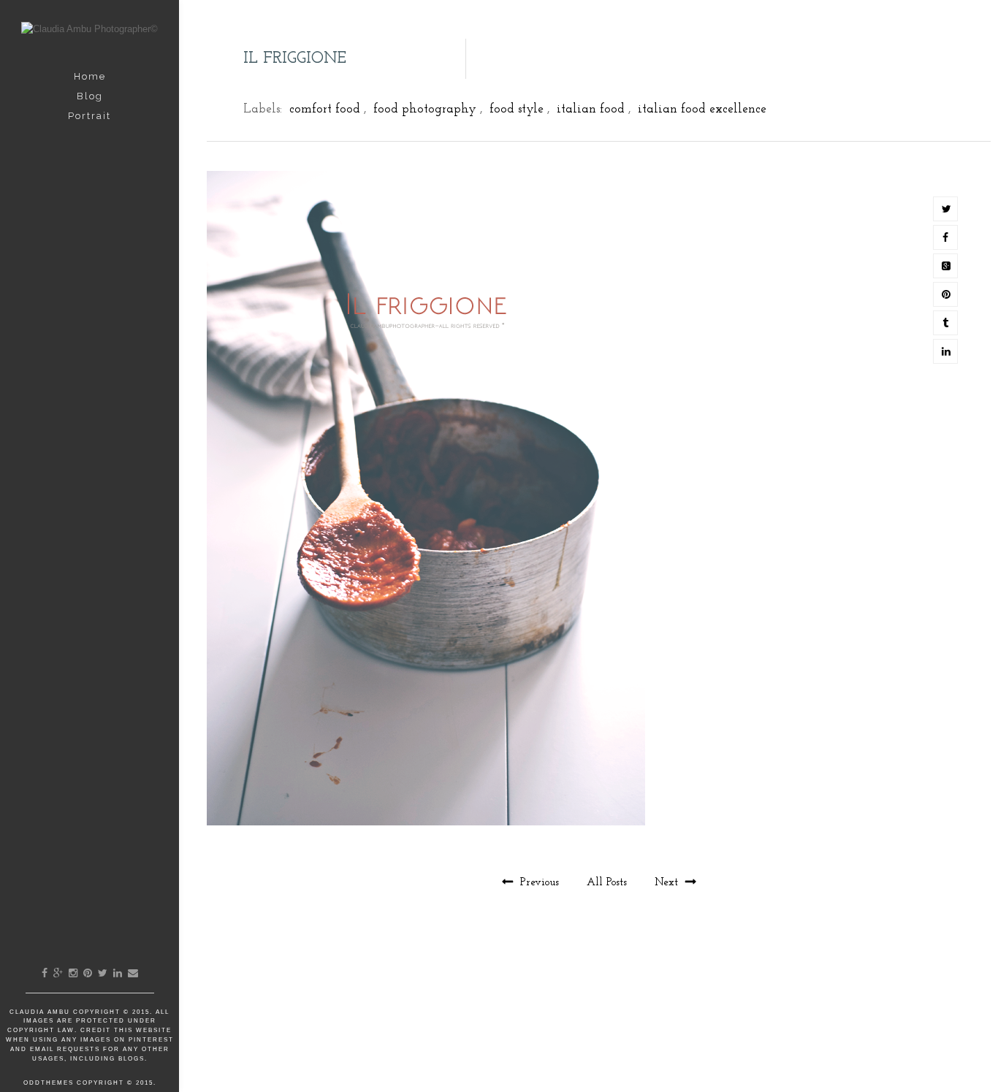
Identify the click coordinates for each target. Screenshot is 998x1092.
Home (90, 76)
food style (517, 109)
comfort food (324, 109)
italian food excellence (702, 109)
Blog (90, 96)
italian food (591, 109)
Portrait (89, 115)
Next (668, 882)
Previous (540, 882)
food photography (424, 109)
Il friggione (294, 58)
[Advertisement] (599, 1025)
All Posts (609, 882)
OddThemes (48, 1083)
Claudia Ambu (41, 1012)
